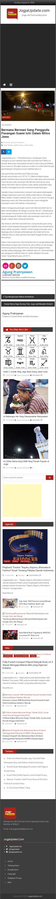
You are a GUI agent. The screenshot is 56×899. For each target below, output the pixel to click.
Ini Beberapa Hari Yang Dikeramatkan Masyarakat (25, 416)
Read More (7, 593)
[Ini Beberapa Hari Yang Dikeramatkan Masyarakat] (25, 396)
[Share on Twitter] (9, 151)
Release (15, 561)
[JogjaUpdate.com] (4, 84)
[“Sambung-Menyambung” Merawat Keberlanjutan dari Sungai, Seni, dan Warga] (27, 615)
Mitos (31, 145)
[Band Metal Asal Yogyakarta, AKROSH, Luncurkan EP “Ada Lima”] (10, 635)
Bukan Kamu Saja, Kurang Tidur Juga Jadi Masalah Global (28, 304)
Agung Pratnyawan (17, 272)
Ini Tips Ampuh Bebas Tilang (18, 788)
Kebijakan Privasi (15, 878)
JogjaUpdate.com (34, 10)
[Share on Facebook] (3, 151)
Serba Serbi (6, 117)
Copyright (12, 874)
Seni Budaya (25, 561)
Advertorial (8, 656)
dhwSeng (21, 575)
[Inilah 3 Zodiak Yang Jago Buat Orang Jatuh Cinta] (25, 352)
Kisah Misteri (8, 145)
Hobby (33, 656)
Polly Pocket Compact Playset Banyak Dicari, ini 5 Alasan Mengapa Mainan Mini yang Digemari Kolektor (28, 665)
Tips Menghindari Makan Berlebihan (19, 297)
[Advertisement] (28, 52)
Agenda (7, 561)
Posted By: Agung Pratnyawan (13, 142)
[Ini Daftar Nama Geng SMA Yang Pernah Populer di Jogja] (25, 441)
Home (10, 861)
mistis (26, 145)
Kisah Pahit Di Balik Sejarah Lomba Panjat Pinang (27, 775)
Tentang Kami (13, 865)
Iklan (9, 882)
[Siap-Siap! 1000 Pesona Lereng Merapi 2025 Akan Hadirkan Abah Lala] (10, 603)
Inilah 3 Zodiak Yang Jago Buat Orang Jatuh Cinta (25, 372)
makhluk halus (18, 145)
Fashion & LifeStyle (21, 656)
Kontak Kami (13, 870)
